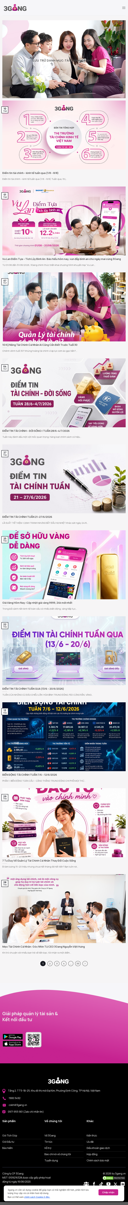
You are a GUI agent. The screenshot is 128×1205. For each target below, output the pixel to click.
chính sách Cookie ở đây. (37, 1197)
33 (77, 963)
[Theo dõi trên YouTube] (109, 1184)
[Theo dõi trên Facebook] (87, 1184)
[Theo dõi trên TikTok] (101, 1184)
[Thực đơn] (124, 8)
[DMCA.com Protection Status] (114, 1177)
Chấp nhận (108, 1192)
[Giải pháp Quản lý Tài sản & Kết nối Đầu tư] (18, 7)
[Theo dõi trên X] (116, 1184)
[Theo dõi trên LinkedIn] (123, 1184)
